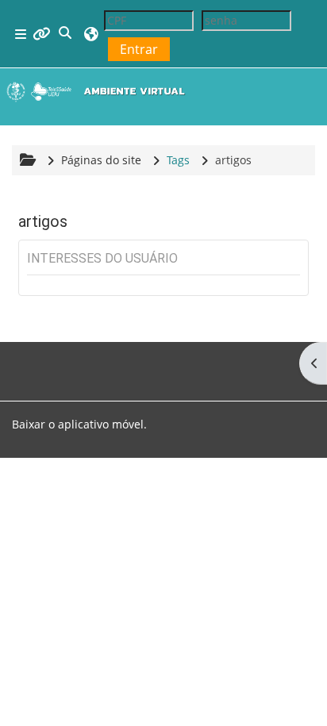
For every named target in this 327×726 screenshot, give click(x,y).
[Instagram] (37, 360)
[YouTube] (75, 360)
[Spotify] (50, 360)
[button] (66, 33)
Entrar (139, 49)
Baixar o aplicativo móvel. (79, 424)
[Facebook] (24, 360)
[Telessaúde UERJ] (88, 360)
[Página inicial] (99, 91)
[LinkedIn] (62, 360)
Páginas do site (101, 159)
